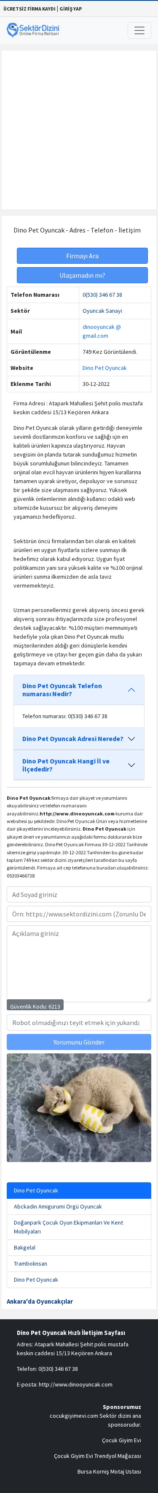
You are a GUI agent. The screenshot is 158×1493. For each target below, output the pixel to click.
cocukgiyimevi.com (74, 1415)
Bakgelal (24, 1247)
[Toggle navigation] (139, 30)
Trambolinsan (30, 1263)
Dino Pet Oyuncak (105, 368)
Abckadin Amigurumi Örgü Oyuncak (58, 1206)
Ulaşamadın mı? (82, 275)
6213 (54, 1006)
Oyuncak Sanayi (102, 310)
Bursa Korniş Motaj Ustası (109, 1471)
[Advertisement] (79, 130)
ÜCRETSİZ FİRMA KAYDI (29, 8)
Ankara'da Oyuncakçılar (40, 1301)
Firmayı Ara (82, 256)
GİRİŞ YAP (70, 8)
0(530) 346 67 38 (102, 294)
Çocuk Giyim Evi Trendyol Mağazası (97, 1456)
